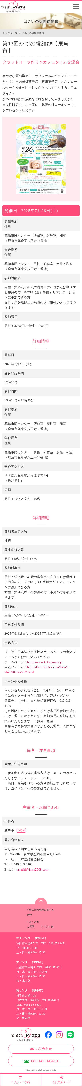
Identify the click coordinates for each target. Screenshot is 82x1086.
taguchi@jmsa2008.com (32, 869)
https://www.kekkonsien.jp (44, 662)
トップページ (9, 33)
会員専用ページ (61, 1082)
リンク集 (48, 926)
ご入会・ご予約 (20, 1082)
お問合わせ (44, 1048)
